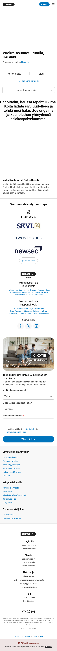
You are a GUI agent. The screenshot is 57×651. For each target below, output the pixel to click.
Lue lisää (48, 647)
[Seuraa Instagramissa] (36, 326)
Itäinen (36, 311)
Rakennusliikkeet (9, 499)
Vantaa (19, 290)
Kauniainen (15, 292)
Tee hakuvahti (8, 515)
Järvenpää (25, 292)
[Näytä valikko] (53, 4)
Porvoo (35, 292)
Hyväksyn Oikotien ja (22, 430)
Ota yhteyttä (8, 503)
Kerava (33, 290)
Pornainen (39, 295)
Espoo (26, 290)
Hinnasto (6, 476)
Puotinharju (14, 313)
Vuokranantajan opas (12, 468)
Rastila (23, 313)
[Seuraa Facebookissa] (20, 326)
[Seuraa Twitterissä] (28, 326)
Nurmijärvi (43, 292)
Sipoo (48, 290)
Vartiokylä (29, 309)
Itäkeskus (28, 311)
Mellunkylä (39, 309)
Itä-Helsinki (18, 309)
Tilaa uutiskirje (28, 439)
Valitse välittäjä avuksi (12, 472)
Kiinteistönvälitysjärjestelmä (14, 495)
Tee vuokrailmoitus (10, 461)
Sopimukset (7, 491)
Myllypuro (44, 311)
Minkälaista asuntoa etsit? (15, 390)
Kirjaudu (44, 4)
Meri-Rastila (44, 313)
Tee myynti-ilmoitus (10, 457)
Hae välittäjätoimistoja (12, 518)
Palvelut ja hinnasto (11, 488)
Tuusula (41, 290)
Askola (30, 295)
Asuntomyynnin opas (11, 465)
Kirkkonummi (20, 295)
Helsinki (25, 62)
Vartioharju (32, 313)
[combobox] (28, 409)
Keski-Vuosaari (16, 311)
